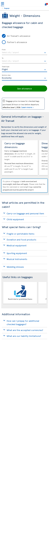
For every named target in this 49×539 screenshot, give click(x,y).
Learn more (26, 107)
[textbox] (24, 52)
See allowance (24, 88)
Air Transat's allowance (18, 35)
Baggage (7, 8)
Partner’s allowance (17, 42)
